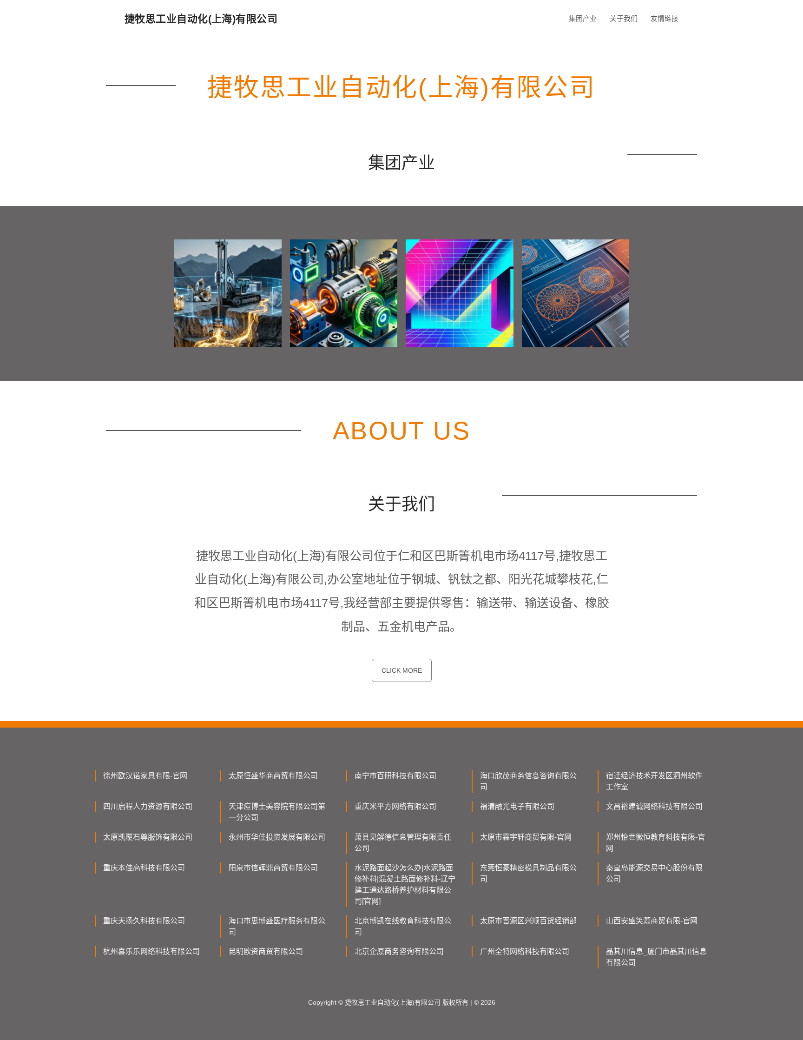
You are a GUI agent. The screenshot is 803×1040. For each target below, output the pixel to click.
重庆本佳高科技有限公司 (144, 868)
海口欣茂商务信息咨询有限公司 (528, 781)
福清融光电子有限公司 (517, 806)
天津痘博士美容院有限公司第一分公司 (277, 811)
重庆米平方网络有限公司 (395, 806)
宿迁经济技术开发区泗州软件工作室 (654, 781)
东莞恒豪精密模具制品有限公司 (528, 873)
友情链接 (664, 18)
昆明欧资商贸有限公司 (266, 951)
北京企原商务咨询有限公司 (399, 951)
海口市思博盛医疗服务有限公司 (277, 926)
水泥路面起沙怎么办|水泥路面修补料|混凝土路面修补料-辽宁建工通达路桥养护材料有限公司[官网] (405, 884)
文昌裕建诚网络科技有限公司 (654, 806)
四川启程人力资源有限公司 (147, 806)
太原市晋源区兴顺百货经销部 (528, 921)
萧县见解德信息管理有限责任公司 (403, 842)
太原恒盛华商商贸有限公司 (273, 776)
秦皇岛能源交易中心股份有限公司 (654, 873)
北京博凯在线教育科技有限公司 (403, 926)
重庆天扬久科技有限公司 (144, 921)
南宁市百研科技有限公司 (395, 776)
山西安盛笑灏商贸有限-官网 (652, 921)
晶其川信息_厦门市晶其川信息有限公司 (656, 957)
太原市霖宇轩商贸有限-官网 (526, 837)
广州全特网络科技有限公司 (524, 951)
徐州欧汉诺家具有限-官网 (145, 776)
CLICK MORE (402, 670)
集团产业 (583, 18)
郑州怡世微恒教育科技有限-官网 (655, 842)
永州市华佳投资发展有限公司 (277, 837)
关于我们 (624, 18)
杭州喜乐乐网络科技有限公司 (151, 951)
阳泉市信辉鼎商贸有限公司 (273, 868)
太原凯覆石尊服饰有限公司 (147, 837)
